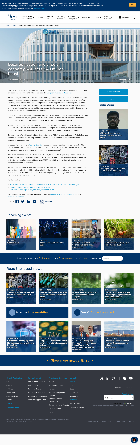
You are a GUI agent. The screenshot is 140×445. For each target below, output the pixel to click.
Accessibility (93, 421)
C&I (7, 381)
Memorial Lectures (56, 385)
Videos (9, 400)
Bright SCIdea (33, 385)
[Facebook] (119, 378)
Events (40, 18)
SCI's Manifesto (12, 396)
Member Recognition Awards (57, 394)
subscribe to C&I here (16, 197)
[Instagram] (113, 378)
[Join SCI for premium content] (77, 312)
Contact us (74, 392)
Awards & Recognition (72, 18)
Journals (9, 385)
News (14, 25)
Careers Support (60, 18)
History (72, 385)
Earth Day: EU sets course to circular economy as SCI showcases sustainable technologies (44, 184)
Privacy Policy (120, 421)
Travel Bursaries (55, 409)
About (97, 18)
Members (125, 17)
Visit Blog (48, 201)
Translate (130, 403)
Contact (129, 387)
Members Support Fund (37, 400)
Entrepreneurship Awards (59, 405)
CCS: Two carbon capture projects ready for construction (32, 190)
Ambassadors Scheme (36, 381)
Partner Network (107, 18)
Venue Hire (86, 18)
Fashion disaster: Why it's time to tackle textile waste (30, 187)
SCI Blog (9, 389)
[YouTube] (131, 378)
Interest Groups (50, 18)
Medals (51, 381)
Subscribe (118, 387)
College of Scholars (35, 389)
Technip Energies (36, 145)
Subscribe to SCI (113, 92)
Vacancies (74, 396)
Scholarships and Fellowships (55, 400)
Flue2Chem (10, 392)
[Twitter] (102, 379)
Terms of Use (106, 421)
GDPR (131, 421)
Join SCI (113, 99)
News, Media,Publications (27, 18)
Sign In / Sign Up (76, 403)
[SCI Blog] (124, 378)
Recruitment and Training (37, 396)
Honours (52, 389)
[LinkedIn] (107, 378)
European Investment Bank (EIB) (59, 93)
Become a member (77, 407)
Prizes (51, 412)
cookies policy (39, 8)
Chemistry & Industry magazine (62, 194)
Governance (74, 389)
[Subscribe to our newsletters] (12, 312)
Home (8, 25)
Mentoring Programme (36, 392)
